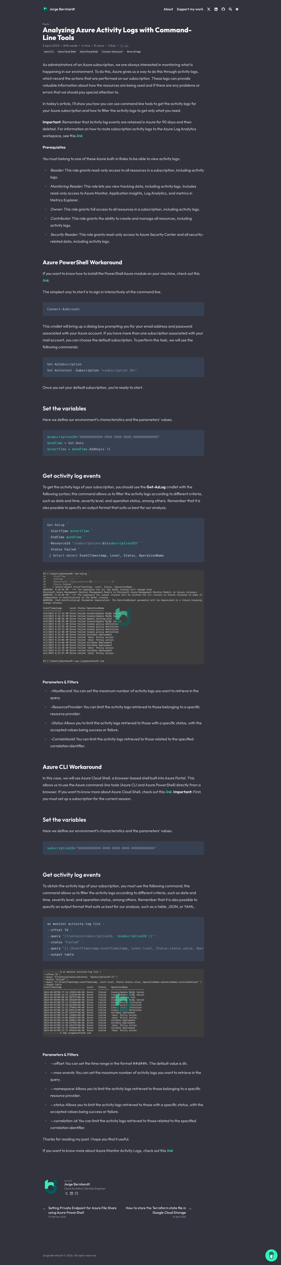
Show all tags (134, 51)
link (79, 135)
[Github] (76, 1193)
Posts (46, 24)
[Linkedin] (71, 1193)
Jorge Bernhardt (62, 9)
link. (169, 791)
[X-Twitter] (66, 1193)
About (168, 9)
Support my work (190, 9)
